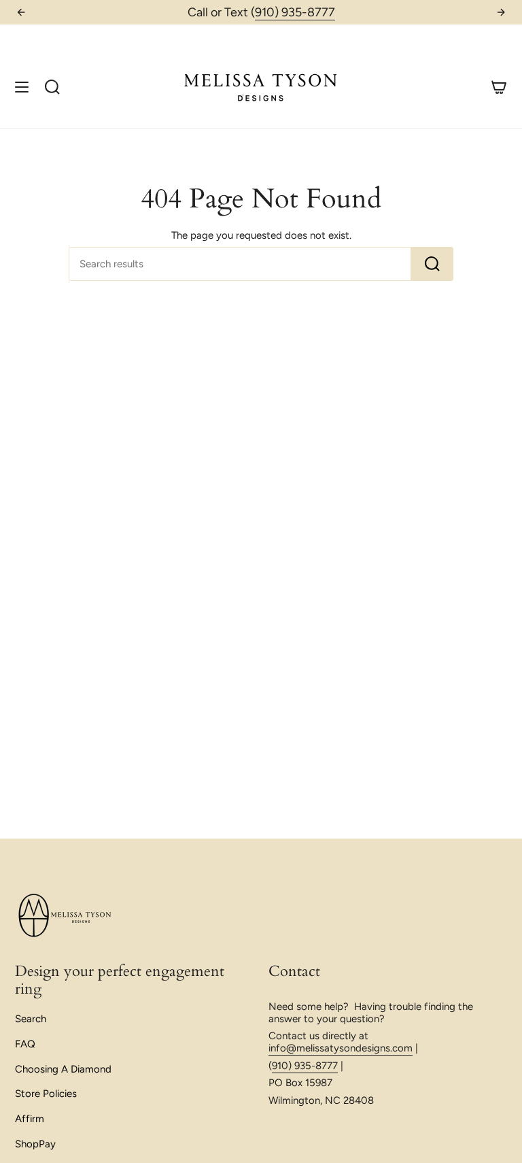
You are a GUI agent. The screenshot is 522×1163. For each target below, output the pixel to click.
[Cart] (499, 86)
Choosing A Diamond (63, 1069)
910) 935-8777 (295, 12)
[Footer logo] (66, 916)
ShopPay (35, 1144)
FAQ (25, 1044)
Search (30, 1019)
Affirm (29, 1119)
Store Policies (46, 1094)
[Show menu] (21, 86)
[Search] (432, 264)
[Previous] (21, 12)
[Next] (501, 12)
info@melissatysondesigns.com (340, 1048)
